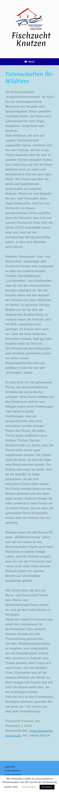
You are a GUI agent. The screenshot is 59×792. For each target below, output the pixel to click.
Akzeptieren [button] (47, 787)
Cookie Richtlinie (12, 770)
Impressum (10, 766)
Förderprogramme (13, 774)
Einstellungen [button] (28, 787)
